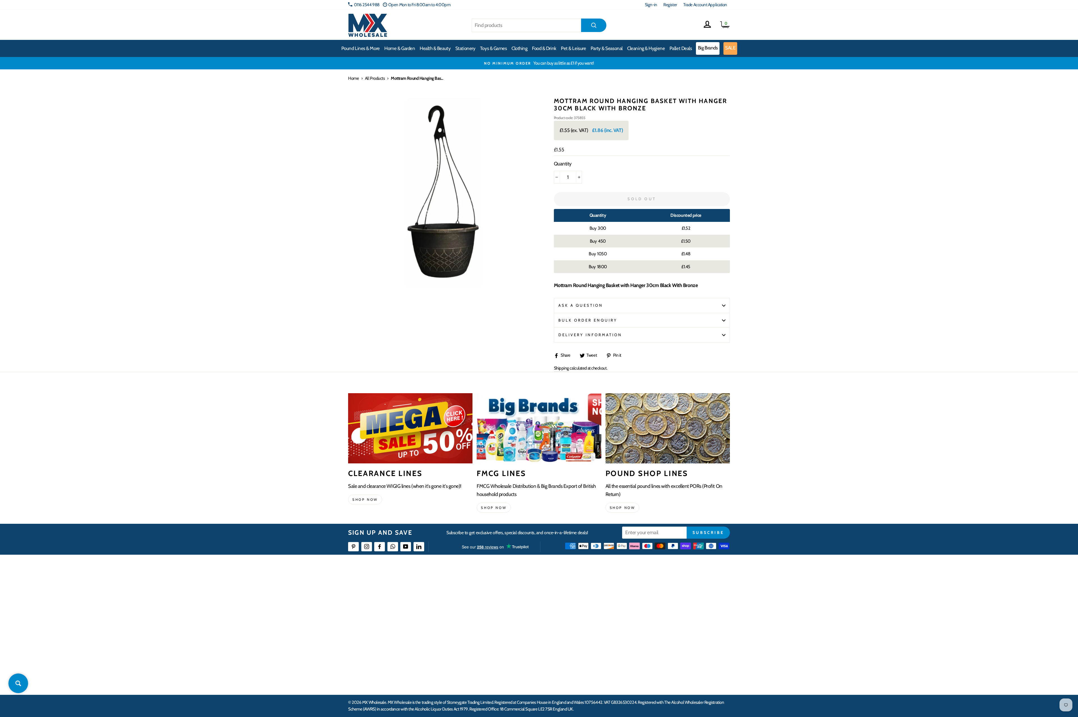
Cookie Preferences (665, 659)
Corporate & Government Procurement (512, 618)
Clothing (519, 48)
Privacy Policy (491, 649)
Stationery (465, 48)
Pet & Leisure (573, 48)
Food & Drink (544, 48)
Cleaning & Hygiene (646, 48)
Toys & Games (493, 48)
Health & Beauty (435, 48)
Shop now (365, 499)
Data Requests (661, 669)
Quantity (563, 164)
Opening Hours (662, 598)
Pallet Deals (681, 48)
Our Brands (573, 608)
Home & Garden (399, 48)
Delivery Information (590, 335)
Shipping (561, 368)
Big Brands (708, 48)
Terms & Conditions (495, 638)
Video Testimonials (579, 598)
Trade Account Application (705, 4)
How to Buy (489, 598)
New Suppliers (661, 649)
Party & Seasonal (607, 48)
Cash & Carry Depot (665, 608)
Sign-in (651, 4)
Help (483, 588)
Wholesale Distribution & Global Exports (512, 628)
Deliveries (487, 608)
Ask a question (580, 305)
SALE (730, 48)
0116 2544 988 (367, 4)
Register (670, 4)
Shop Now (622, 508)
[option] (539, 63)
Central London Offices (668, 618)
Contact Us (658, 588)
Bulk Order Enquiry (588, 320)
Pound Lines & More (360, 48)
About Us (571, 588)
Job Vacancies (660, 638)
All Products (375, 78)
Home (353, 78)
